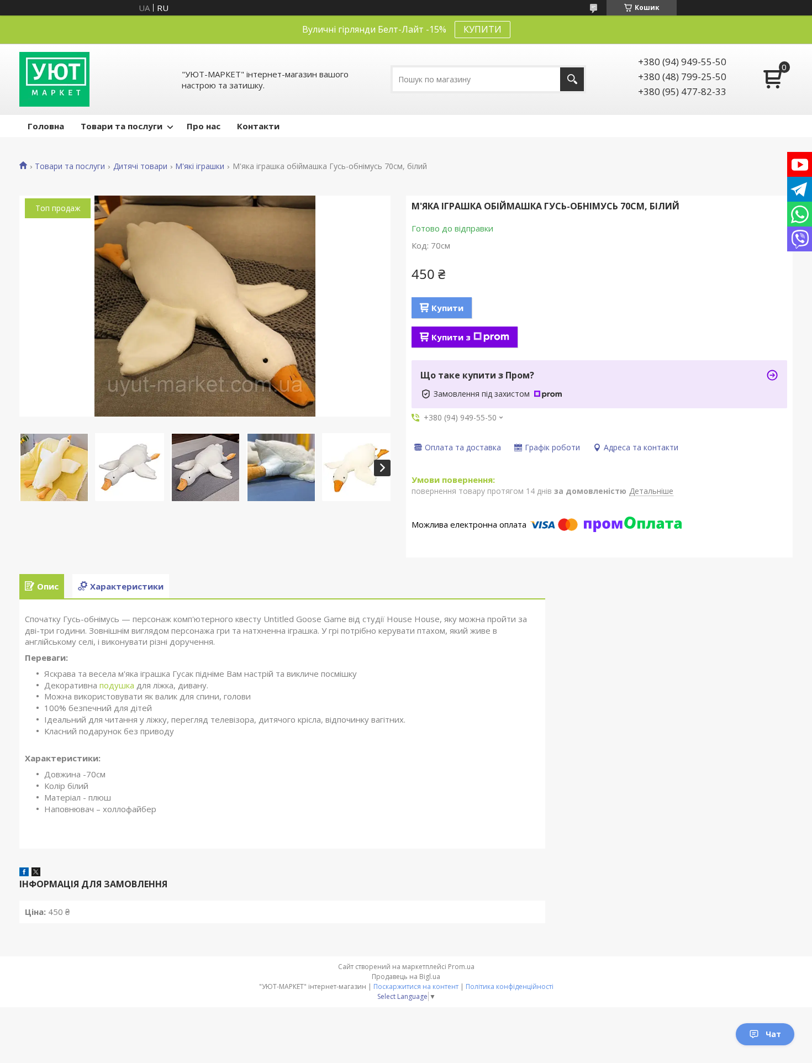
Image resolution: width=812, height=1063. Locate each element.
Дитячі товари (140, 166)
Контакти (258, 125)
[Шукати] (572, 79)
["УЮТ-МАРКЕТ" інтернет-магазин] (54, 79)
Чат (773, 1034)
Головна (46, 125)
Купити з (451, 337)
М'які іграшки (199, 166)
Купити (447, 307)
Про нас (203, 125)
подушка (116, 685)
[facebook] (24, 872)
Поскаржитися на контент (415, 986)
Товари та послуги (121, 125)
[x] (35, 872)
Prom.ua (461, 966)
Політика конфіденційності (509, 986)
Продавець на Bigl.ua (406, 976)
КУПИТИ (482, 29)
